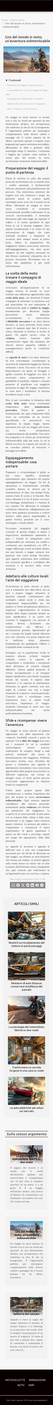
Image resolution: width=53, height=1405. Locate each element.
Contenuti (14, 80)
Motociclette (17, 20)
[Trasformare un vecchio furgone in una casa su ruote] (26, 1050)
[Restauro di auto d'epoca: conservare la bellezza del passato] (26, 966)
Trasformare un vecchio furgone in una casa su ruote (26, 1069)
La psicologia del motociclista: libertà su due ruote (27, 1028)
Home (5, 20)
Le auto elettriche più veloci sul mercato (26, 1109)
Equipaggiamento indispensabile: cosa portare (25, 98)
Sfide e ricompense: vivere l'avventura (22, 109)
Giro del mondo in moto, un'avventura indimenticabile (26, 1235)
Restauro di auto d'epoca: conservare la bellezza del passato (26, 986)
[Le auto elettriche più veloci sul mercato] (26, 1091)
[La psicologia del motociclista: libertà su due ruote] (26, 1010)
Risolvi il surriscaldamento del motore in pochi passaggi (27, 944)
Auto (20, 1385)
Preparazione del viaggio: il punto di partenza (25, 85)
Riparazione (37, 1380)
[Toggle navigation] (5, 6)
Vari (31, 1385)
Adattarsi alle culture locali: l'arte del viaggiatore (26, 103)
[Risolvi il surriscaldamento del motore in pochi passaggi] (26, 926)
